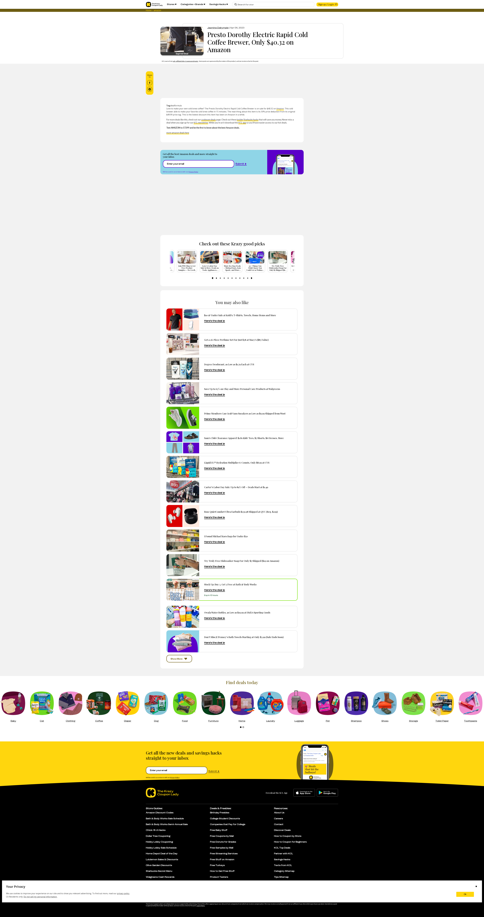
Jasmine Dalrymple (218, 27)
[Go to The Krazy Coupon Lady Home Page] (154, 4)
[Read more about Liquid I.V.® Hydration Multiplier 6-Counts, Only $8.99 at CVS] (182, 467)
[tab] (216, 278)
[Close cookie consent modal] (476, 887)
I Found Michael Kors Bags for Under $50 (226, 536)
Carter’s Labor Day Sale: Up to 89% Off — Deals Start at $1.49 (236, 487)
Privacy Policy (193, 172)
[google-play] (327, 829)
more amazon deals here (177, 133)
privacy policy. (123, 893)
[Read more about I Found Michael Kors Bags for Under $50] (182, 541)
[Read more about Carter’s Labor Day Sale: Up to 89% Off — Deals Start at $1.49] (182, 491)
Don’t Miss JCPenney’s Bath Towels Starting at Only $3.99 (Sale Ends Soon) (244, 673)
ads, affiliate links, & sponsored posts (185, 61)
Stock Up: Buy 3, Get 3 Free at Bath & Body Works (230, 584)
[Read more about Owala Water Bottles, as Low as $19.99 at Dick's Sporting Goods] (182, 653)
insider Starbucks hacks (247, 119)
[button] (252, 638)
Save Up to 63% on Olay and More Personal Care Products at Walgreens (242, 388)
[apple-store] (304, 829)
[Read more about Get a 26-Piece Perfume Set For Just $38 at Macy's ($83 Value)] (182, 344)
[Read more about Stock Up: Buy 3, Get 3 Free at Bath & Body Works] (182, 590)
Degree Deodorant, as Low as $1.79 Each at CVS (229, 364)
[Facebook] (149, 82)
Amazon (280, 108)
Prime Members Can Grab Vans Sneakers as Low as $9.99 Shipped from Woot (244, 413)
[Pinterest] (149, 89)
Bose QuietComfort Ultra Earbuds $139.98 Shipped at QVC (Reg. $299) (241, 511)
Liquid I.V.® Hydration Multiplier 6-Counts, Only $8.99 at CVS (236, 462)
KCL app (242, 122)
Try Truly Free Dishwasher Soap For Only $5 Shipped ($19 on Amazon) (241, 560)
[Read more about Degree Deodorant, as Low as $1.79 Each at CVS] (182, 369)
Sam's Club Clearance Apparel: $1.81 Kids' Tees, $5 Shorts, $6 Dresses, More (244, 438)
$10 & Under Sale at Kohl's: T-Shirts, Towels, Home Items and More (240, 315)
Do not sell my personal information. (40, 896)
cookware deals (208, 119)
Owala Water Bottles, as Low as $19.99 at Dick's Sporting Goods (237, 648)
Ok (465, 894)
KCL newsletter (201, 122)
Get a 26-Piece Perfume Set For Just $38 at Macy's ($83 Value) (236, 339)
